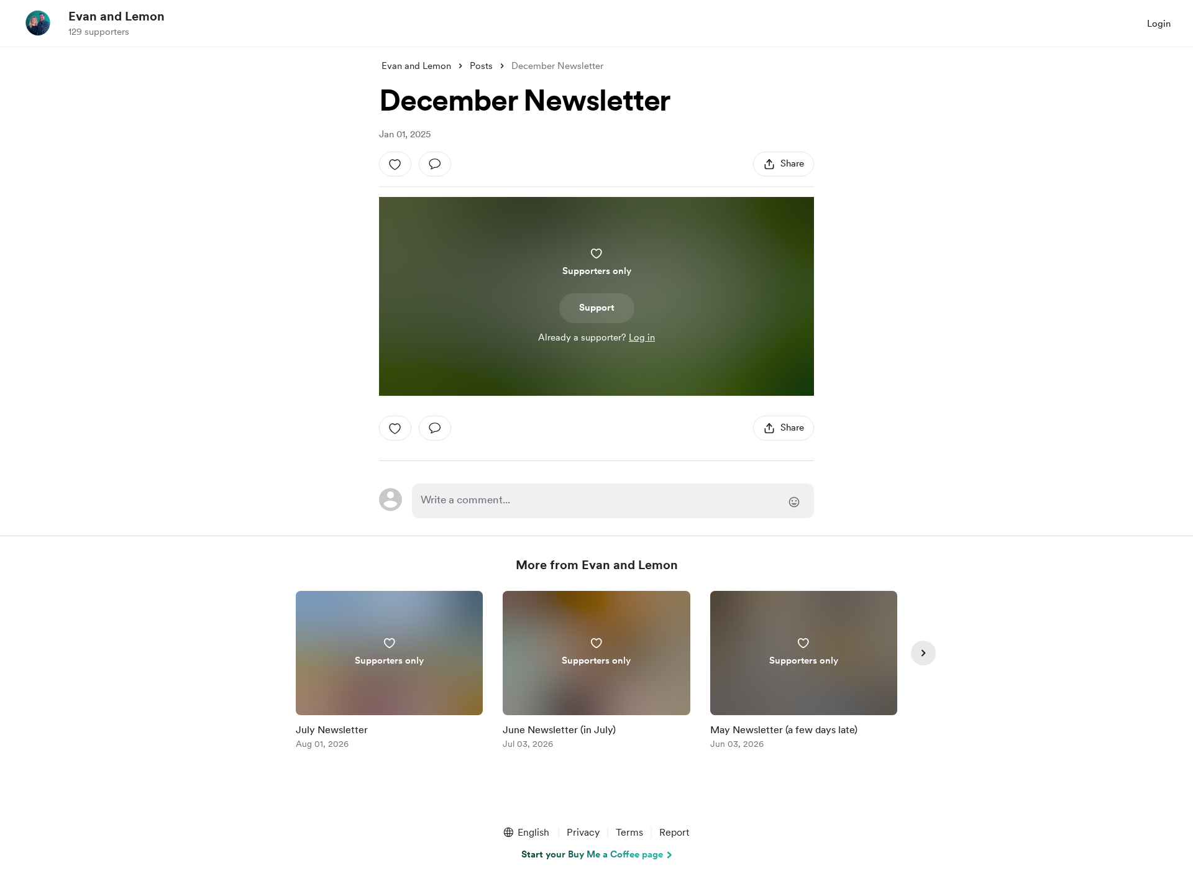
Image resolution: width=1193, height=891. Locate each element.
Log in (642, 337)
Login (1159, 23)
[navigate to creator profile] (37, 23)
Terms (629, 832)
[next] (923, 653)
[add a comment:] (435, 164)
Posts (481, 65)
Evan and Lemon (116, 16)
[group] (389, 672)
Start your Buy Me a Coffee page (592, 854)
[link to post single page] (389, 672)
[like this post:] (395, 164)
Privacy (583, 832)
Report (674, 832)
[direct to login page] (613, 500)
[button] (525, 832)
